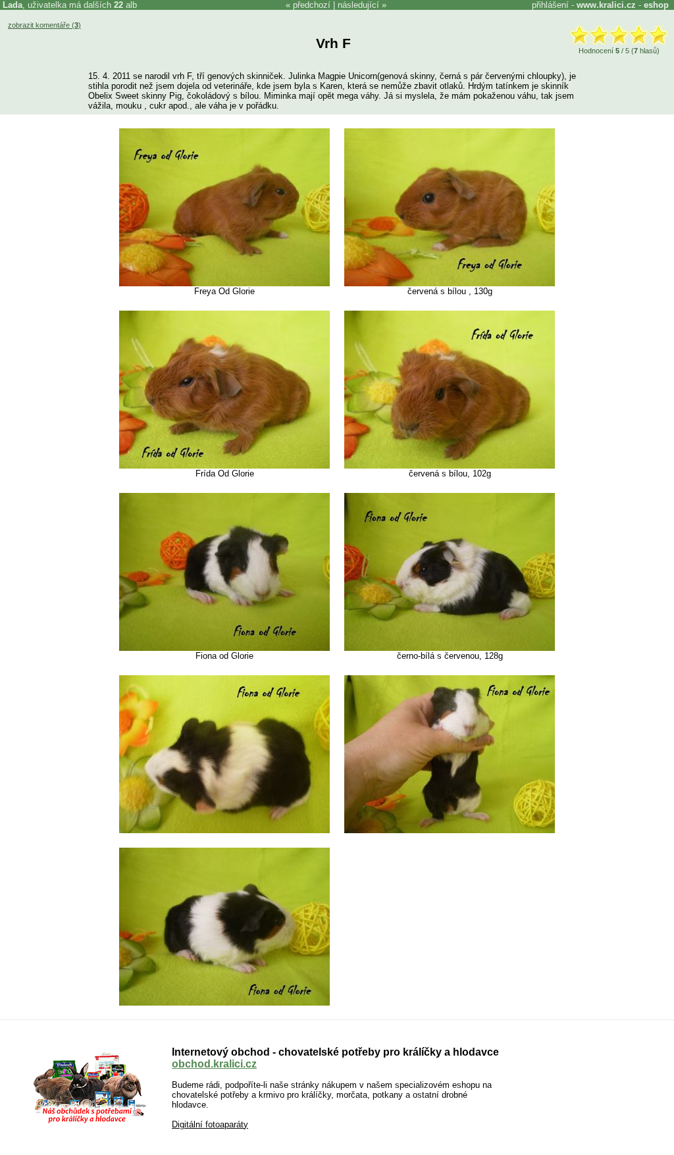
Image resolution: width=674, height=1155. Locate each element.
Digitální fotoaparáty (210, 1124)
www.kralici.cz (606, 5)
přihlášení (550, 5)
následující (358, 5)
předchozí (311, 5)
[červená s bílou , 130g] (449, 283)
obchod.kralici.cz (214, 1063)
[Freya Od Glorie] (224, 283)
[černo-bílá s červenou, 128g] (449, 648)
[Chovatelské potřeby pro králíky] (89, 1122)
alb (125, 5)
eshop (656, 5)
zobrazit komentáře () (44, 25)
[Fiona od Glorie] (224, 648)
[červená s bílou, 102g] (449, 466)
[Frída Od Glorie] (224, 466)
